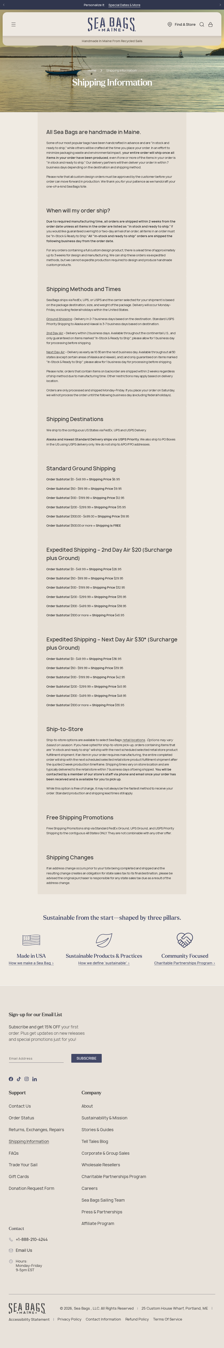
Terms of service (167, 1319)
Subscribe (86, 1058)
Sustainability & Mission (104, 1117)
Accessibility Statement (29, 1320)
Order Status (21, 1117)
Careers (90, 1188)
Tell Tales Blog (95, 1141)
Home (92, 70)
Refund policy (137, 1319)
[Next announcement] (220, 5)
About (87, 1106)
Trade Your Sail (23, 1164)
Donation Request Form (31, 1188)
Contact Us (20, 1106)
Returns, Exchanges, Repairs (36, 1129)
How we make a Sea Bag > (31, 963)
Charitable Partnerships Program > (184, 963)
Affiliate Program (98, 1223)
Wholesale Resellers (101, 1164)
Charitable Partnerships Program (114, 1176)
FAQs (14, 1153)
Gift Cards (19, 1176)
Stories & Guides (98, 1129)
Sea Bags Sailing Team (103, 1200)
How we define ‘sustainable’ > (104, 963)
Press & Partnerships (102, 1211)
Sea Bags (82, 1308)
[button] (13, 24)
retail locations (133, 740)
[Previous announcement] (3, 5)
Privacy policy (69, 1319)
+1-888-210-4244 (32, 1239)
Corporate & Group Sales (106, 1153)
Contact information (103, 1319)
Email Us (24, 1250)
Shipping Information (121, 70)
